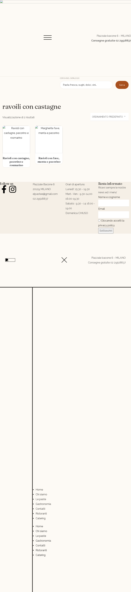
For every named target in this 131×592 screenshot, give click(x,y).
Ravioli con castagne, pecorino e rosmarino (16, 161)
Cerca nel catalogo (70, 78)
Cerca (122, 84)
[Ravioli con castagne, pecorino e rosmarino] (16, 139)
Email (101, 208)
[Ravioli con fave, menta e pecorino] (49, 139)
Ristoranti (41, 513)
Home (39, 489)
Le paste (41, 499)
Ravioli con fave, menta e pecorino (49, 159)
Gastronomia (43, 504)
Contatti (40, 508)
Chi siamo (41, 494)
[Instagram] (13, 189)
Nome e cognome (109, 197)
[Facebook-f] (4, 189)
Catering (41, 518)
